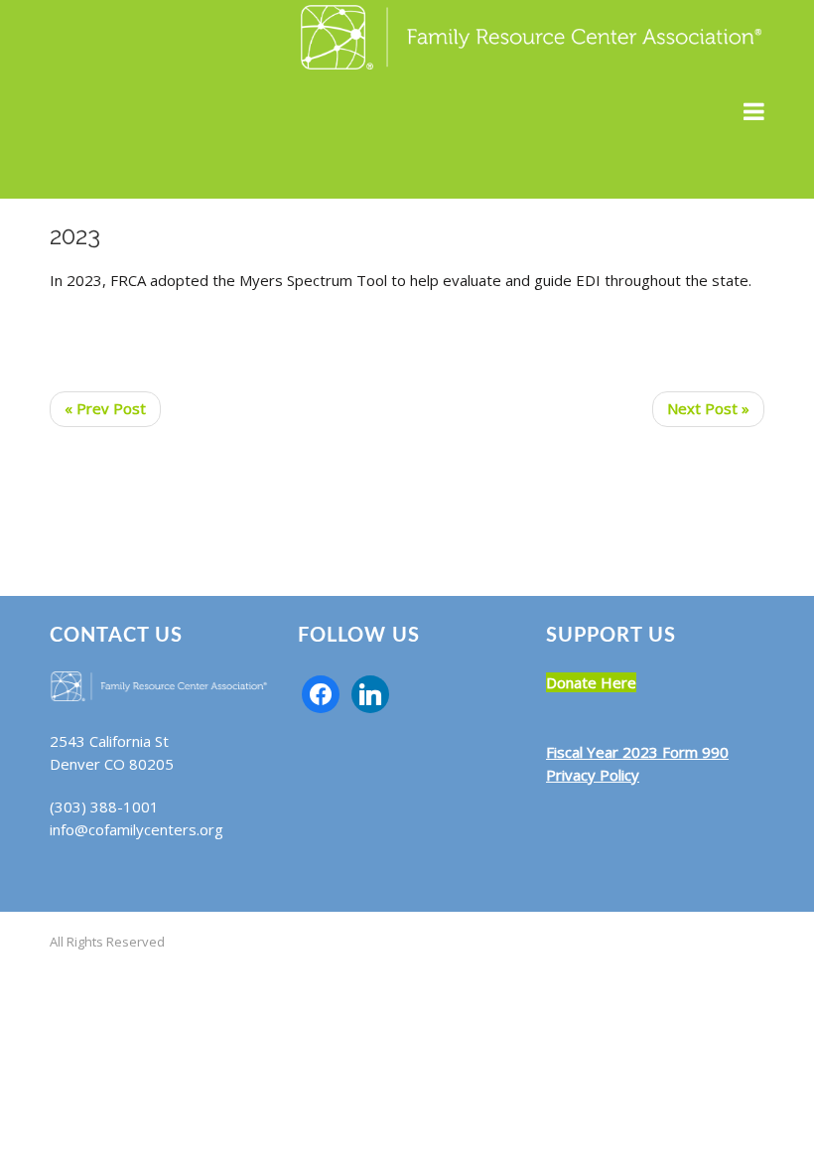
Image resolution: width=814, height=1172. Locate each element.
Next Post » (708, 408)
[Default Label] (370, 692)
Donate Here (591, 682)
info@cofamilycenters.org (136, 829)
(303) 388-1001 (104, 806)
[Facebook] (320, 692)
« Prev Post (105, 408)
